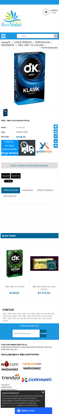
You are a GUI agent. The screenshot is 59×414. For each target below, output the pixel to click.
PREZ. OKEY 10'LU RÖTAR (14, 287)
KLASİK (5, 321)
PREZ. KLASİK (42, 316)
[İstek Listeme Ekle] (56, 131)
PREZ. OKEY (12, 314)
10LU (39, 318)
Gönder (43, 333)
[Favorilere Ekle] (56, 126)
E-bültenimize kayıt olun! (29, 326)
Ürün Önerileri (9, 196)
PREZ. (5, 314)
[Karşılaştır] (56, 136)
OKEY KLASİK (31, 318)
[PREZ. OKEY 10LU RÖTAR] (15, 264)
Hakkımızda (6, 387)
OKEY (50, 316)
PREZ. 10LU (17, 316)
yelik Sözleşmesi (9, 389)
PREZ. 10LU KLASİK (30, 316)
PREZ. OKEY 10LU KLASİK (40, 314)
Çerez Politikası (11, 405)
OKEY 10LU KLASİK (19, 318)
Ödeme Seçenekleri (45, 190)
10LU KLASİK (46, 318)
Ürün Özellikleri (10, 190)
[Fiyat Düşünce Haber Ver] (56, 141)
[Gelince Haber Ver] (56, 146)
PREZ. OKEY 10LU (23, 314)
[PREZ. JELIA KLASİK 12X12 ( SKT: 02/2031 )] (44, 264)
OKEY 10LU (7, 318)
